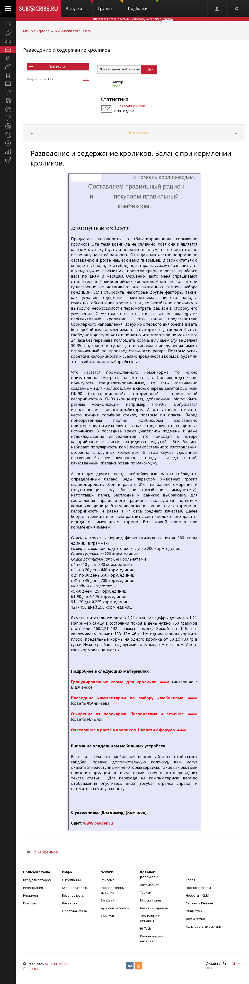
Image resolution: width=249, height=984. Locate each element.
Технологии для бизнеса (72, 31)
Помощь (29, 903)
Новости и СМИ (197, 895)
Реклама (107, 880)
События (108, 916)
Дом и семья (195, 919)
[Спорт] (8, 126)
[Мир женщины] (8, 66)
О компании (71, 880)
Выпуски (74, 8)
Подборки (137, 8)
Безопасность (73, 895)
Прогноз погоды (198, 887)
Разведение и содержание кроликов (66, 50)
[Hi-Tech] (8, 75)
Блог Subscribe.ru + (76, 887)
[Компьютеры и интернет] (8, 83)
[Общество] (8, 109)
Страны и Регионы (200, 903)
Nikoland (238, 963)
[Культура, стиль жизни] (8, 92)
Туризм (145, 892)
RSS (86, 78)
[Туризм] (8, 143)
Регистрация (33, 887)
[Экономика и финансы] (8, 151)
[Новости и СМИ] (8, 100)
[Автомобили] (8, 41)
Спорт (190, 880)
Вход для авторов (37, 880)
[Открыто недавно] (8, 32)
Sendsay (107, 900)
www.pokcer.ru (98, 823)
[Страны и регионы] (8, 134)
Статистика (114, 99)
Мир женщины (151, 900)
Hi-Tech (145, 928)
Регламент (31, 895)
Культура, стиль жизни (203, 926)
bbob (116, 86)
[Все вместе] (8, 24)
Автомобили (149, 885)
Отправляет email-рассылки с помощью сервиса (132, 19)
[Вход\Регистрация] (217, 8)
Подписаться (58, 67)
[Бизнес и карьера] (8, 49)
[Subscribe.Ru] (38, 8)
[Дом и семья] (8, 58)
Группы (105, 8)
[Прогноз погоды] (8, 117)
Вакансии (69, 903)
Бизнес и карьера (36, 31)
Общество (194, 911)
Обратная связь (74, 911)
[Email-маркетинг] (8, 160)
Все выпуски (139, 132)
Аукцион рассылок (115, 908)
